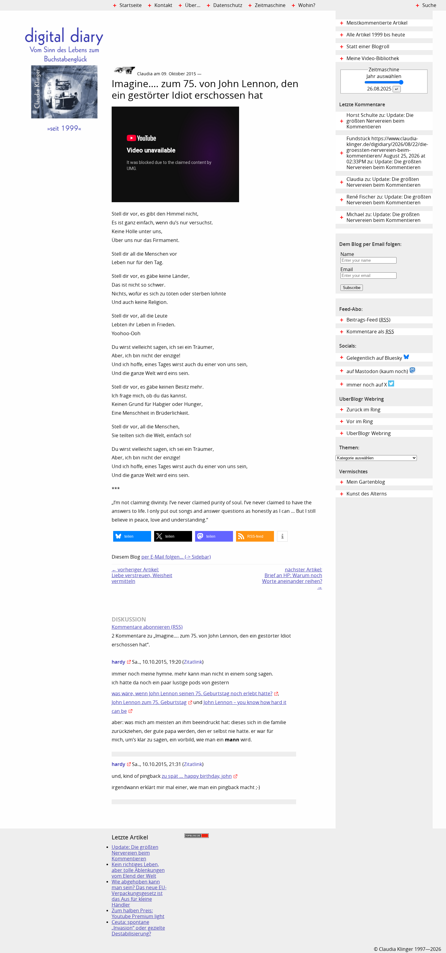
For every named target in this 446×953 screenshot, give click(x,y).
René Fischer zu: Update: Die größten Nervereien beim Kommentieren (388, 200)
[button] (132, 536)
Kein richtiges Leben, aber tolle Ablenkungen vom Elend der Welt (138, 870)
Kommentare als (370, 332)
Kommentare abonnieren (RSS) (147, 627)
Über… (193, 5)
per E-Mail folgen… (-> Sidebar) (176, 557)
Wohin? (306, 5)
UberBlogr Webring (368, 433)
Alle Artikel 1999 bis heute (375, 35)
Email (346, 269)
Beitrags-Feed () (368, 320)
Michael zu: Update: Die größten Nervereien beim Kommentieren (383, 217)
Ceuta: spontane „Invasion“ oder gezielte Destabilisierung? (138, 928)
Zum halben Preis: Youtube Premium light (138, 913)
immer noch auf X (367, 385)
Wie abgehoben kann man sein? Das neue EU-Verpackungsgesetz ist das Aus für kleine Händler (139, 893)
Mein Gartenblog (365, 482)
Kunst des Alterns (366, 494)
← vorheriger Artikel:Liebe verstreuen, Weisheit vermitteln (142, 575)
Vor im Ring (359, 421)
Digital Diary (56, 102)
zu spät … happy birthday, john (197, 776)
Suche (429, 5)
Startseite (131, 5)
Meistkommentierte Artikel (376, 23)
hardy (118, 662)
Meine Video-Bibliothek (372, 58)
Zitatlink (193, 662)
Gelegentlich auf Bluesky (374, 358)
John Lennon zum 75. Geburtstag (149, 702)
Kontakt (163, 5)
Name (347, 254)
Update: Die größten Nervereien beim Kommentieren (135, 853)
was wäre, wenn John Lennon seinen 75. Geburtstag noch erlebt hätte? (192, 693)
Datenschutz (227, 5)
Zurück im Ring (363, 410)
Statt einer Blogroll (367, 46)
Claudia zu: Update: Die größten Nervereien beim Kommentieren (383, 182)
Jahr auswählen (384, 76)
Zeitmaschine (270, 5)
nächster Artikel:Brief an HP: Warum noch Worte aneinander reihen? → (292, 578)
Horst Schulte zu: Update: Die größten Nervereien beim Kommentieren (380, 121)
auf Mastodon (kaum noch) (377, 371)
